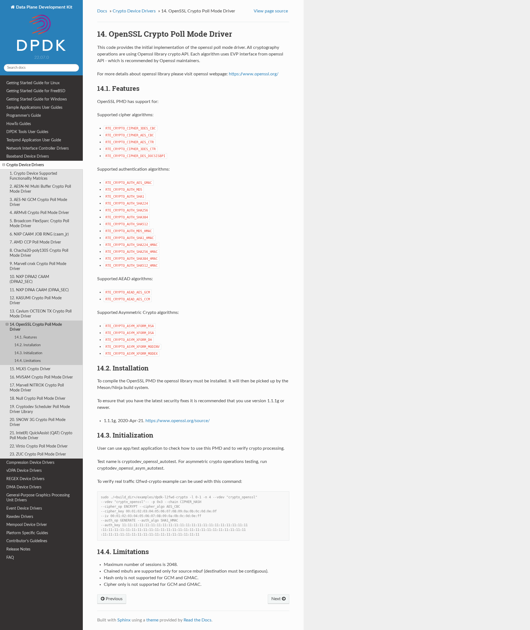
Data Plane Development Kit (43, 7)
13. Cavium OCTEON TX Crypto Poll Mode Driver (40, 313)
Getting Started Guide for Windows (36, 99)
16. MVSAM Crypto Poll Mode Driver (41, 377)
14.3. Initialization (28, 353)
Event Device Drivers (24, 508)
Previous (114, 599)
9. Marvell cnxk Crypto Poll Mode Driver (38, 266)
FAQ (10, 557)
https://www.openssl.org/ (254, 74)
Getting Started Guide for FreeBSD (35, 91)
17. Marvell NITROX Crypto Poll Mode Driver (37, 387)
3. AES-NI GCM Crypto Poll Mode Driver (38, 202)
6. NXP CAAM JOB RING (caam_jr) (39, 234)
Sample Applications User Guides (34, 107)
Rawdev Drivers (19, 517)
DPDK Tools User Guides (27, 132)
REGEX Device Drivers (25, 479)
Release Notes (18, 549)
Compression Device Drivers (30, 462)
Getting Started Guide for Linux (33, 83)
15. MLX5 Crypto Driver (30, 369)
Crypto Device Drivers (25, 165)
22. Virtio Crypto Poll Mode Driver (39, 446)
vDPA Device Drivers (24, 470)
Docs (102, 11)
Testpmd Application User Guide (33, 140)
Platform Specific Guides (27, 533)
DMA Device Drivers (23, 487)
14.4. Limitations (27, 361)
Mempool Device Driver (26, 525)
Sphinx (124, 620)
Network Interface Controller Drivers (37, 148)
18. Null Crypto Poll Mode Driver (37, 398)
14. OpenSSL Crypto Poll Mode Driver (36, 327)
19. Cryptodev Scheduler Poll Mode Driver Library (40, 409)
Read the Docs (197, 620)
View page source (271, 11)
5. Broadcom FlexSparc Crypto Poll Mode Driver (39, 223)
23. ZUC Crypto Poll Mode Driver (38, 454)
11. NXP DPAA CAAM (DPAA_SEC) (39, 290)
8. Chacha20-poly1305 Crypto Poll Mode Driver (39, 253)
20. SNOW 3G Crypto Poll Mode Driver (37, 422)
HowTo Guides (18, 124)
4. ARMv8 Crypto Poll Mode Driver (39, 213)
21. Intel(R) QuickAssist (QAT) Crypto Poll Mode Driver (41, 435)
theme (152, 620)
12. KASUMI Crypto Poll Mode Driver (36, 300)
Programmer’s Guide (23, 115)
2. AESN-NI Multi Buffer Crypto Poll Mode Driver (40, 189)
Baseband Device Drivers (27, 156)
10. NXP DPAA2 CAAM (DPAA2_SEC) (29, 279)
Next (276, 599)
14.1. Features (25, 337)
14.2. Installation (27, 345)
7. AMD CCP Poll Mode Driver (35, 242)
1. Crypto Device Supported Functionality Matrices (33, 176)
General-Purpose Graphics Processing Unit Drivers (38, 497)
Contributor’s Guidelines (26, 541)
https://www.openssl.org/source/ (177, 421)
